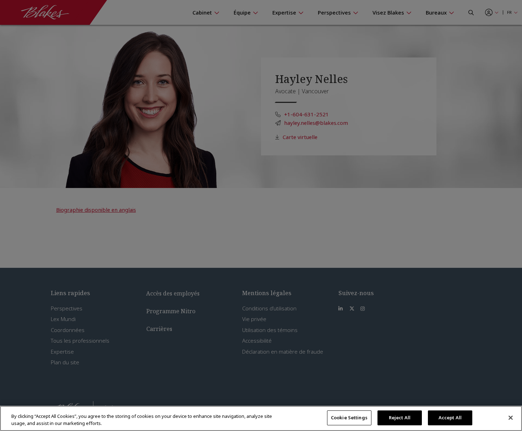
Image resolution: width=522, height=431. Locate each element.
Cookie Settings (349, 417)
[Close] (510, 417)
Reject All (399, 417)
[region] (261, 418)
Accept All (450, 417)
